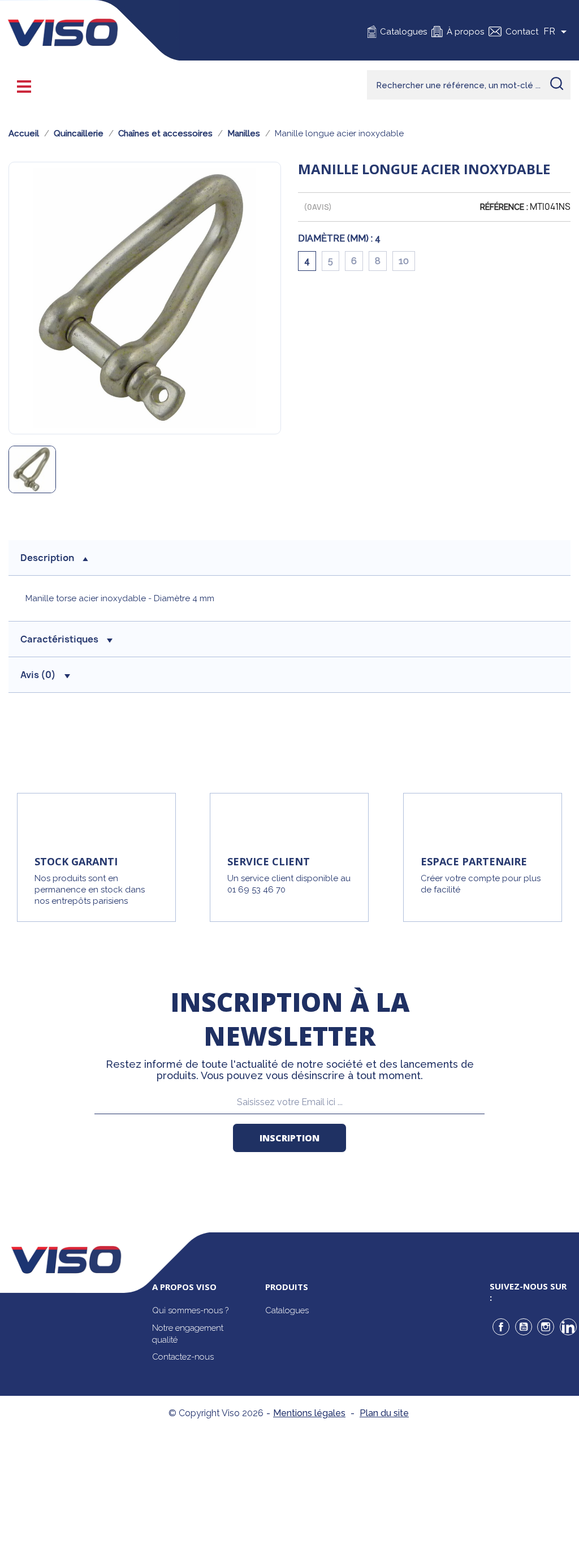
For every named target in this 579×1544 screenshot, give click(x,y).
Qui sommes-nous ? (190, 1310)
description (47, 557)
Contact (521, 32)
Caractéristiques (59, 639)
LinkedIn (568, 1327)
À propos (465, 32)
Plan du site (384, 1413)
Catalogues (403, 32)
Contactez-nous (183, 1357)
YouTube (523, 1327)
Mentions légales (309, 1413)
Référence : (504, 207)
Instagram (545, 1327)
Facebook (501, 1327)
